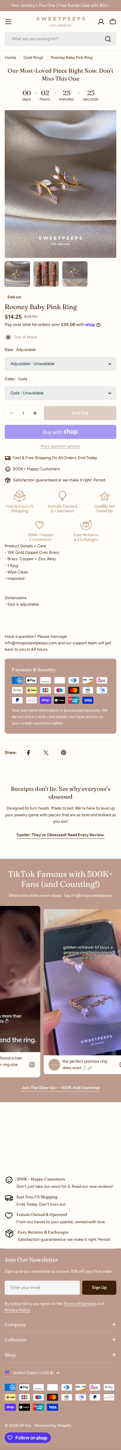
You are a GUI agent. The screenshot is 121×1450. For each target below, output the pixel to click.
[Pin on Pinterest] (64, 753)
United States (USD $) (33, 1372)
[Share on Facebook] (28, 753)
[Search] (108, 38)
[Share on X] (46, 753)
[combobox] (60, 39)
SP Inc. (26, 1425)
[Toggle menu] (8, 21)
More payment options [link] (60, 446)
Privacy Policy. (18, 1310)
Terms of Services (80, 1303)
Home (10, 57)
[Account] (101, 21)
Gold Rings (33, 57)
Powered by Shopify (53, 1425)
